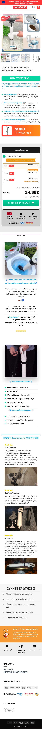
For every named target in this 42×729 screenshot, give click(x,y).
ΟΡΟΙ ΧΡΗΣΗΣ (9, 670)
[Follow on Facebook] (5, 710)
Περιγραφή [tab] (21, 235)
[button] (3, 7)
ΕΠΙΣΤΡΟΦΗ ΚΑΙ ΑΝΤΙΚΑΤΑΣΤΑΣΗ (16, 672)
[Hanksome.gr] (20, 7)
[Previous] (5, 32)
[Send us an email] (9, 710)
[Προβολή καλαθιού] (38, 7)
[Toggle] (4, 594)
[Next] (37, 32)
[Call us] (12, 710)
